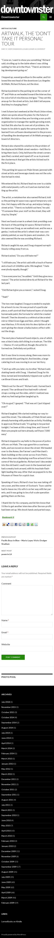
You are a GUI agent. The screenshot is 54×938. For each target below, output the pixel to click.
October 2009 (7, 861)
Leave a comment (37, 49)
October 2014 (7, 717)
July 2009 (5, 877)
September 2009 (9, 866)
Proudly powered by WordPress (13, 934)
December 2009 (8, 851)
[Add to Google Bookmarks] (20, 524)
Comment (6, 583)
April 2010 (6, 830)
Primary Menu (50, 17)
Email (4, 632)
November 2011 (8, 784)
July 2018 (5, 702)
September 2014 (9, 722)
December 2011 (8, 779)
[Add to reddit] (24, 524)
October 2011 (7, 789)
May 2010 (5, 825)
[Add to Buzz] (4, 524)
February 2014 (7, 753)
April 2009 (6, 892)
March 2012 (6, 774)
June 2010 (6, 820)
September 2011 (9, 794)
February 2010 (7, 841)
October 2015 (7, 712)
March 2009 (6, 897)
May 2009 (5, 887)
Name (5, 620)
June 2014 (6, 738)
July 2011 (5, 805)
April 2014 (6, 743)
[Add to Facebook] (16, 524)
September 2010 (9, 815)
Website (5, 644)
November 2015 (8, 707)
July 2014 (5, 733)
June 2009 (6, 882)
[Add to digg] (12, 524)
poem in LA (6, 552)
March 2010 (6, 836)
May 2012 (5, 769)
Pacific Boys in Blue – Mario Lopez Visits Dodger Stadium (24, 540)
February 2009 (7, 903)
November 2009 (8, 856)
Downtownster (10, 17)
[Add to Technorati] (32, 524)
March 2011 (6, 810)
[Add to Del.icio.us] (8, 524)
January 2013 (7, 764)
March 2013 (6, 758)
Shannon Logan (20, 49)
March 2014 (6, 748)
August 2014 (7, 727)
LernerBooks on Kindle (11, 921)
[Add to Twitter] (36, 524)
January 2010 (7, 846)
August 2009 (7, 872)
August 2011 (7, 800)
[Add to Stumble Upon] (28, 524)
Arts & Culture (9, 28)
